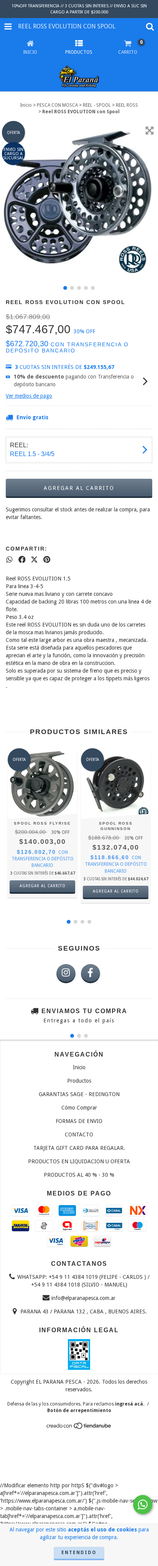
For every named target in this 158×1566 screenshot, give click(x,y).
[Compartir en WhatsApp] (9, 559)
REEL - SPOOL (97, 105)
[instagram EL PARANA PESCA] (66, 973)
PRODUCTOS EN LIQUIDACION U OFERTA (79, 1161)
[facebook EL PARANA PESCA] (90, 973)
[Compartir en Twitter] (34, 559)
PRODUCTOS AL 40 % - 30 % (79, 1175)
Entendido (79, 1552)
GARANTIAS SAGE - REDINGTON (79, 1094)
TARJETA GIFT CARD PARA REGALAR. (79, 1148)
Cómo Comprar (79, 1108)
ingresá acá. (129, 1404)
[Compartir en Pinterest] (46, 559)
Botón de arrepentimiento (79, 1410)
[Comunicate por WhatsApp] (142, 1504)
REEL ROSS (127, 105)
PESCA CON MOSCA (57, 105)
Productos (79, 1081)
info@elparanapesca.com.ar (83, 1298)
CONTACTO (79, 1134)
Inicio (26, 105)
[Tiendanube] (79, 1427)
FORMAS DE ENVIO (79, 1121)
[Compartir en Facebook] (22, 559)
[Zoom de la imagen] (149, 130)
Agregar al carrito (43, 886)
